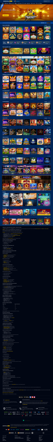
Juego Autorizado (28, 440)
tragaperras (12, 233)
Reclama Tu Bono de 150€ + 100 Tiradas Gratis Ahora (8, 392)
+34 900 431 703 (7, 365)
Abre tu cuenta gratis (10, 238)
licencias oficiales (14, 384)
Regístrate (5, 372)
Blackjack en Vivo (5, 269)
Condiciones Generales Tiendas (14, 427)
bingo (17, 233)
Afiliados (40, 438)
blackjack (43, 228)
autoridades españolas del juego (17, 235)
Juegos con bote (5, 262)
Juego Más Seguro (41, 439)
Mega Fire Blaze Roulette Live (6, 268)
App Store (6, 320)
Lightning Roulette (5, 267)
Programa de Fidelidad (6, 340)
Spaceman (5, 347)
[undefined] (11, 432)
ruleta (45, 228)
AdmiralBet (4, 232)
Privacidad (28, 439)
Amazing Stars (5, 255)
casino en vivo (38, 228)
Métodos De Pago (4, 440)
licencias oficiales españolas (10, 351)
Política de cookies (28, 438)
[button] (6, 15)
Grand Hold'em (5, 348)
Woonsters (5, 257)
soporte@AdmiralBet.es (7, 367)
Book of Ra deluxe (5, 256)
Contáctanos (4, 439)
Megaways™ (5, 261)
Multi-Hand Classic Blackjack (6, 281)
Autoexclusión (40, 440)
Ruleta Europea (5, 279)
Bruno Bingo (5, 346)
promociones (13, 317)
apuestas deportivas (20, 233)
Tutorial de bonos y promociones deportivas (19, 438)
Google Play (10, 320)
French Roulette (5, 280)
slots (36, 228)
